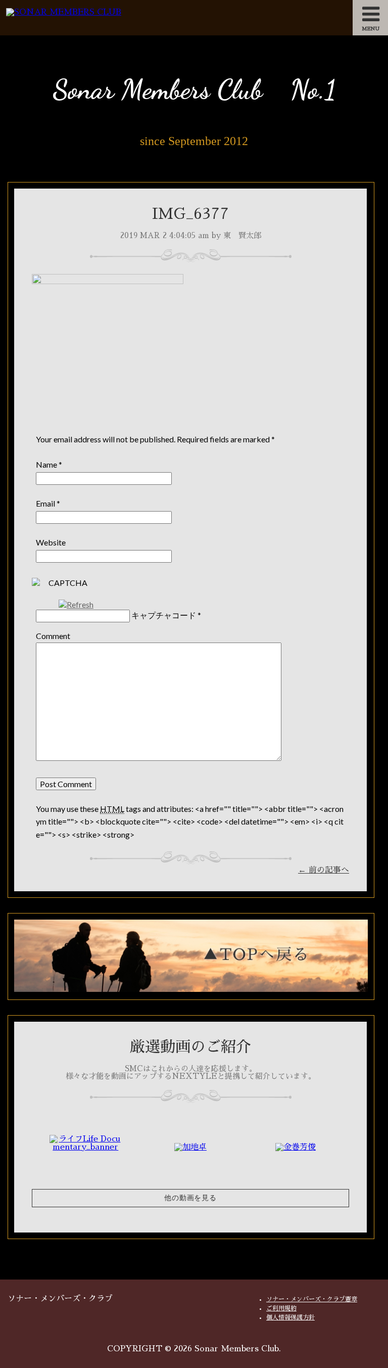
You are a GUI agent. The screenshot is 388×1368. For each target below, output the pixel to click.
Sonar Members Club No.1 (194, 89)
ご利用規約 (281, 1308)
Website (51, 542)
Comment (53, 636)
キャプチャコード (163, 615)
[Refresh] (76, 604)
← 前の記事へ (323, 870)
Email (45, 503)
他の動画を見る (190, 1198)
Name (46, 464)
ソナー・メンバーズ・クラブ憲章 (311, 1299)
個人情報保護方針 (290, 1317)
